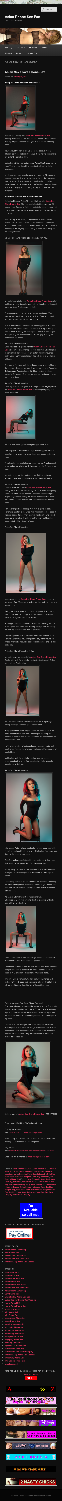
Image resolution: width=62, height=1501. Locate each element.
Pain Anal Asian (19, 1192)
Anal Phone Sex (12, 1275)
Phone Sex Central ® (31, 1374)
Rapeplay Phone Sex (27, 1174)
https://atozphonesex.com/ (39, 1156)
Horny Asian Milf (26, 1171)
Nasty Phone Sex (12, 1321)
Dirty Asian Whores (34, 1184)
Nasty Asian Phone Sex (15, 1255)
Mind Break (21, 1189)
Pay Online (20, 47)
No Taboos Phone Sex (15, 1330)
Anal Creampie (34, 1179)
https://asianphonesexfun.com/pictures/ (26, 1132)
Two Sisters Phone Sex (15, 1360)
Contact (44, 47)
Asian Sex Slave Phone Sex (25, 72)
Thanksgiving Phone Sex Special (19, 1261)
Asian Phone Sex (39, 1168)
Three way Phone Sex (40, 1176)
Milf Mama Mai (11, 1312)
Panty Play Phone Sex (15, 1333)
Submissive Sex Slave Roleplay (18, 1176)
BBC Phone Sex (12, 1252)
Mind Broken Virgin (34, 1189)
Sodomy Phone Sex (13, 1342)
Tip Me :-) (19, 53)
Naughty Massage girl (14, 1324)
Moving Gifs (32, 53)
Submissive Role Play (46, 1174)
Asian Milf (17, 1181)
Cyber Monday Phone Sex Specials (20, 1299)
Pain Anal (9, 1192)
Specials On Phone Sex (15, 1345)
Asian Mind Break (29, 1181)
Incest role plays (11, 1174)
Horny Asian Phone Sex (43, 1171)
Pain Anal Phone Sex (35, 1192)
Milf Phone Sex (11, 1315)
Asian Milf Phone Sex (14, 1278)
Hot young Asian (38, 1187)
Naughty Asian (49, 1189)
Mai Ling (8, 47)
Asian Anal (45, 1179)
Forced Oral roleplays (22, 1187)
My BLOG (33, 47)
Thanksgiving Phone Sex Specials (20, 1354)
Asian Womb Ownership (15, 1249)
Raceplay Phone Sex (14, 1336)
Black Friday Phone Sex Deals (18, 1296)
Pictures (8, 53)
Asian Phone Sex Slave (22, 1168)
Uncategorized (11, 1364)
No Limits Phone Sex (14, 1327)
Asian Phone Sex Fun (22, 16)
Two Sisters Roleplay (21, 1194)
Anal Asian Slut (12, 1272)
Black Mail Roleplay (17, 1184)
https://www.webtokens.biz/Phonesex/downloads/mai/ (31, 1150)
